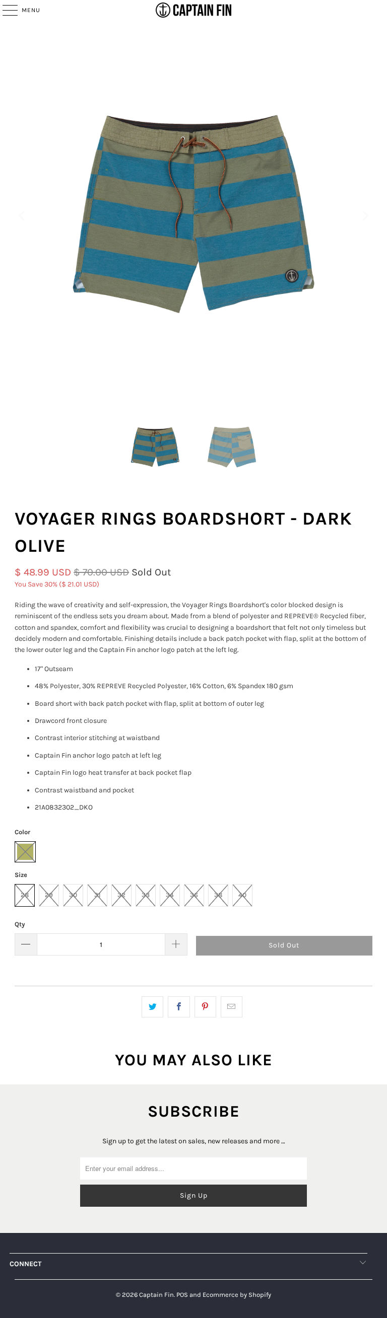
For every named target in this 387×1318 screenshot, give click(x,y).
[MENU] (5, 10)
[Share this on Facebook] (178, 1006)
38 (218, 895)
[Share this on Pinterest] (205, 1006)
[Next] (365, 215)
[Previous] (22, 215)
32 (121, 895)
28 (25, 895)
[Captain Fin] (193, 10)
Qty (20, 924)
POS (182, 1294)
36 (194, 895)
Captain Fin (156, 1294)
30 (73, 895)
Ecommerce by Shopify (237, 1294)
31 (97, 895)
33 (146, 895)
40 (242, 895)
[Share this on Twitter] (152, 1006)
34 (170, 895)
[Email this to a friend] (231, 1006)
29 (49, 895)
